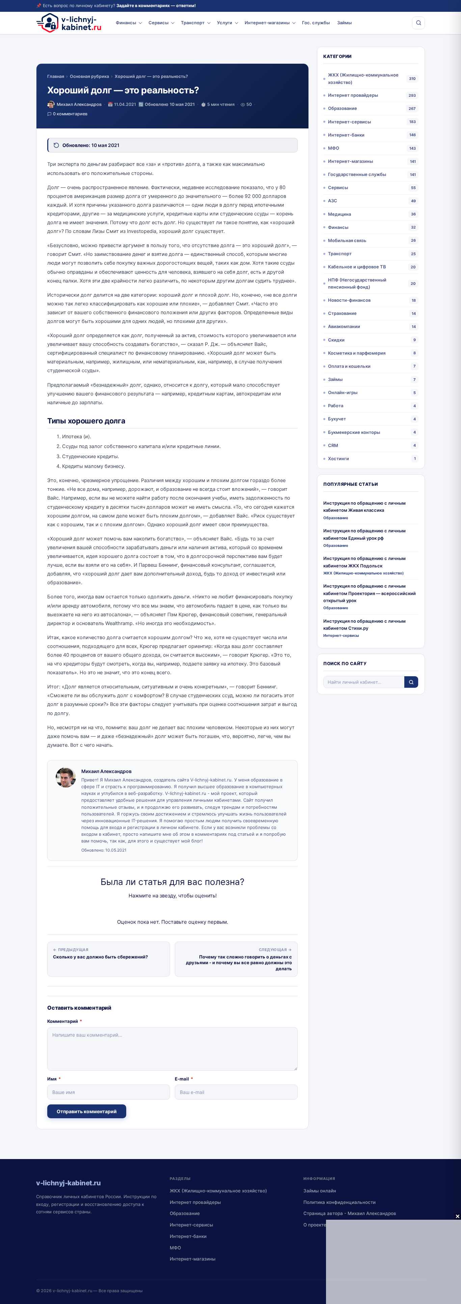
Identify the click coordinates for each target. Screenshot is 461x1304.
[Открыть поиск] (418, 23)
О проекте (314, 1224)
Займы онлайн (319, 1190)
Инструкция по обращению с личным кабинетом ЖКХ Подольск (364, 562)
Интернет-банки (346, 135)
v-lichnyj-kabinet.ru (72, 1290)
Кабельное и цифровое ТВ (357, 266)
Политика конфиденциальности (339, 1202)
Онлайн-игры (342, 392)
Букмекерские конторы (354, 432)
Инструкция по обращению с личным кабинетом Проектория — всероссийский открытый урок (369, 593)
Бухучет (337, 418)
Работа (335, 405)
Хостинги (338, 458)
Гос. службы (316, 22)
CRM (333, 445)
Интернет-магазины (267, 22)
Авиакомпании (344, 326)
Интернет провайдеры (353, 95)
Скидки (336, 340)
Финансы (126, 22)
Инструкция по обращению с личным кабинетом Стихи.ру (364, 624)
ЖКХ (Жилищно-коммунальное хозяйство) (363, 78)
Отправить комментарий (87, 1111)
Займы (344, 22)
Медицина (339, 214)
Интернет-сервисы (349, 121)
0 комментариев (70, 113)
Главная (55, 76)
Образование (342, 108)
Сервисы (158, 22)
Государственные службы (357, 174)
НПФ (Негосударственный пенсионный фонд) (357, 283)
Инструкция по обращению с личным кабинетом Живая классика (364, 506)
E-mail (184, 1078)
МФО (333, 148)
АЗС (332, 200)
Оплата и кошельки (349, 366)
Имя (54, 1078)
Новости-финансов (349, 300)
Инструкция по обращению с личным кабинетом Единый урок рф (364, 534)
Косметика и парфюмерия (356, 353)
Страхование (342, 313)
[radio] (149, 909)
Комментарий (64, 1021)
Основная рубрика (89, 76)
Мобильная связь (347, 240)
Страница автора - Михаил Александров (349, 1213)
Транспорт (193, 22)
